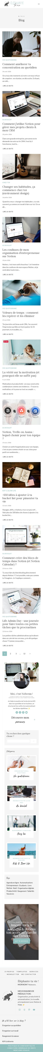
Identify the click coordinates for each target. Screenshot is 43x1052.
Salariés (30, 891)
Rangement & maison (10, 1036)
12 (24, 654)
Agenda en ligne (12, 882)
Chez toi (6, 182)
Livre (30, 885)
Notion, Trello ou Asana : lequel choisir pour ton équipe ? (21, 435)
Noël (15, 888)
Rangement (22, 891)
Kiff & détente (8, 1041)
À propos (9, 971)
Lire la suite (8, 86)
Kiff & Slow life (9, 491)
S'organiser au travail (10, 1031)
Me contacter (28, 974)
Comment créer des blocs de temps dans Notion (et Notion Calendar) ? (21, 561)
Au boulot (7, 119)
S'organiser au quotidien (11, 1025)
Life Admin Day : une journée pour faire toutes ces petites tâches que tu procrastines (20, 624)
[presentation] (21, 44)
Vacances (10, 894)
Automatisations (26, 883)
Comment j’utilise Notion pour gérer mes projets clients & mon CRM (21, 127)
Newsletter (13, 974)
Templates (21, 971)
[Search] (33, 741)
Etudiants (23, 885)
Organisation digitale (26, 888)
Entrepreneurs (12, 885)
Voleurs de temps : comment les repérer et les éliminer (20, 314)
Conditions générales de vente (21, 1048)
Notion (9, 888)
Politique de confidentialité (21, 1046)
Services (34, 971)
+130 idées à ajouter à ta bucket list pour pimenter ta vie (20, 498)
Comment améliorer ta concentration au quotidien (19, 65)
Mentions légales (22, 1050)
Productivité (11, 891)
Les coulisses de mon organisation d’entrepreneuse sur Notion (21, 253)
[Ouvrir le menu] (39, 4)
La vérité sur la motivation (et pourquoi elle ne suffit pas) (20, 374)
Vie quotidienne (9, 60)
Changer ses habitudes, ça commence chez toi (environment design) (18, 190)
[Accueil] (18, 16)
